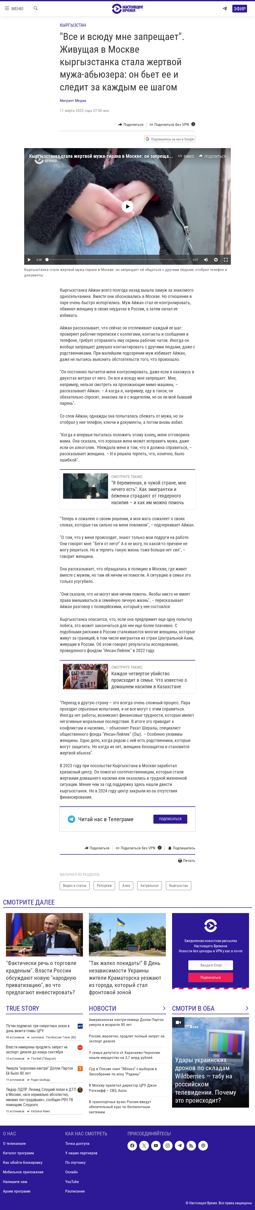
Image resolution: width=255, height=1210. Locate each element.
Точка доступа (77, 1143)
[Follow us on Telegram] (179, 1146)
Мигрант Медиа (73, 100)
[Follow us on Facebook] (132, 1146)
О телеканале (14, 1143)
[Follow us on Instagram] (167, 1146)
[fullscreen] (226, 260)
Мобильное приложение (23, 1172)
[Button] (130, 124)
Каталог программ (18, 1153)
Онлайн (71, 1172)
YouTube (72, 1181)
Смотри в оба (193, 1008)
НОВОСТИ (102, 1008)
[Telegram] (224, 8)
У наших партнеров (81, 1153)
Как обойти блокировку (23, 1162)
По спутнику (75, 1162)
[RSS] (191, 1146)
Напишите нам (15, 1181)
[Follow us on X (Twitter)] (144, 1146)
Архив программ (16, 1191)
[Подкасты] (203, 1146)
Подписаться (170, 819)
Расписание (75, 1191)
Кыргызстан (73, 25)
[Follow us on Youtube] (156, 1146)
